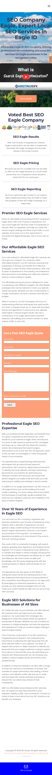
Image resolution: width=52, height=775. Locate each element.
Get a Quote (26, 98)
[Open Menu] (49, 6)
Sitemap (26, 756)
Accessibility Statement (36, 753)
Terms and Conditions (14, 753)
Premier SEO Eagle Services (24, 213)
